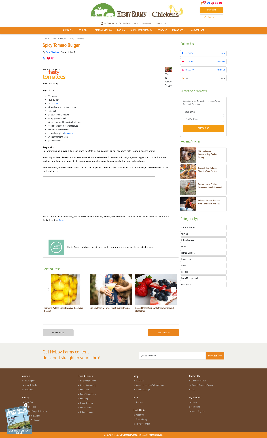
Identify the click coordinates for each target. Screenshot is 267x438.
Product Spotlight (143, 389)
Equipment (84, 389)
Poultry (83, 30)
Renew (194, 402)
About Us (140, 414)
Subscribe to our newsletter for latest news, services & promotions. (201, 103)
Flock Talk (29, 402)
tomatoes (68, 133)
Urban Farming (86, 412)
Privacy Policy (141, 419)
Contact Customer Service (202, 385)
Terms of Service (143, 423)
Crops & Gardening (88, 385)
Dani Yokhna (53, 52)
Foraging (84, 398)
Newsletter (147, 23)
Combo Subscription (128, 23)
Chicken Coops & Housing (36, 411)
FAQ (193, 389)
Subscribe (211, 9)
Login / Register (198, 411)
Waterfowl (29, 389)
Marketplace (197, 30)
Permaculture (85, 407)
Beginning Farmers (88, 380)
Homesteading (86, 403)
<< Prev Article (58, 332)
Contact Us (161, 23)
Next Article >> (164, 332)
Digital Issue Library (141, 30)
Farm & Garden (102, 30)
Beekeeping (30, 380)
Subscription (215, 355)
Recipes (63, 38)
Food (120, 30)
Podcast (162, 30)
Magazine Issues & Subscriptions (150, 385)
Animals (67, 30)
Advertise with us (198, 380)
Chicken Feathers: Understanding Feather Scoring (207, 154)
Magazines (177, 30)
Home (46, 38)
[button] (173, 289)
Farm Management (88, 394)
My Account (108, 23)
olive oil (54, 103)
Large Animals (31, 385)
